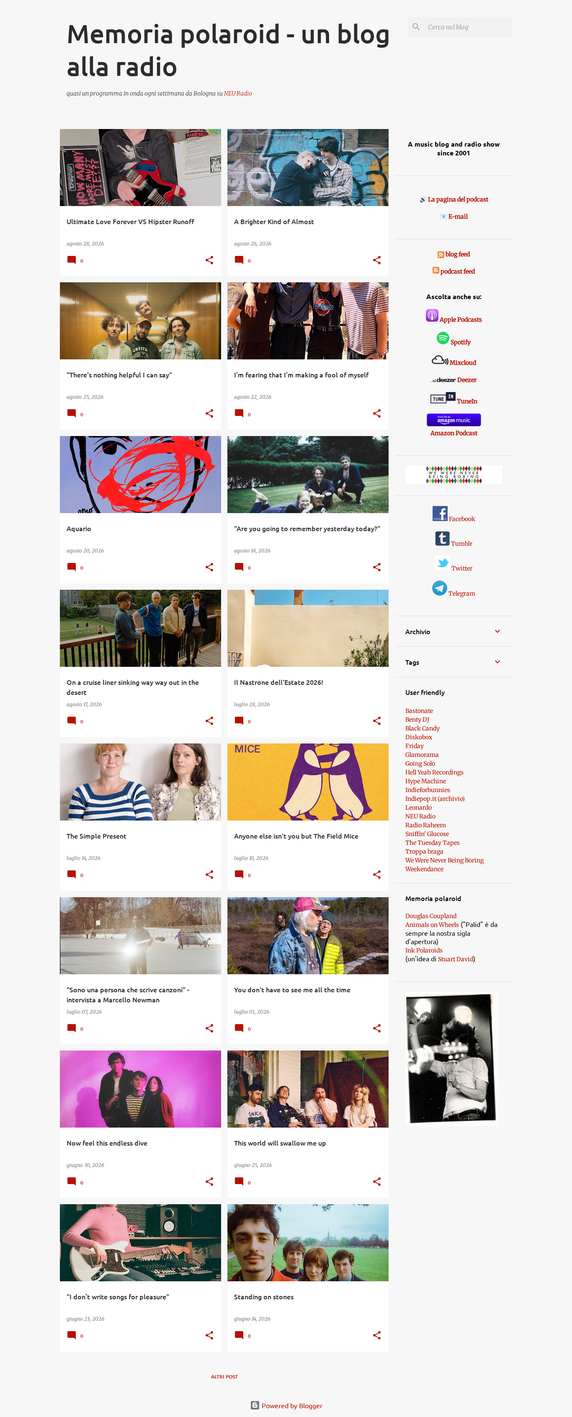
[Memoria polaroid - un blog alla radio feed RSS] (442, 254)
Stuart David (455, 959)
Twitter (461, 568)
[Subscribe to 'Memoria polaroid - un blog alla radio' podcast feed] (436, 271)
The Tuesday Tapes (432, 843)
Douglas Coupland (430, 916)
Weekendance (424, 869)
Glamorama (422, 755)
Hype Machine (425, 781)
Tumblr (461, 543)
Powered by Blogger (291, 1405)
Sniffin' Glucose (427, 834)
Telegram (461, 593)
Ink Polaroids (424, 950)
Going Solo (420, 763)
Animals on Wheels (432, 925)
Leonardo (418, 807)
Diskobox (418, 737)
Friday (414, 746)
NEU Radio (238, 93)
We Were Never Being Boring (444, 860)
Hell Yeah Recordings (434, 772)
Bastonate (419, 711)
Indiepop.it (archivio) (435, 799)
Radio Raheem (425, 825)
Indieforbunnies (427, 790)
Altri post (224, 1376)
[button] (209, 260)
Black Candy (422, 728)
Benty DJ (417, 719)
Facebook (461, 519)
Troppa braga (424, 851)
